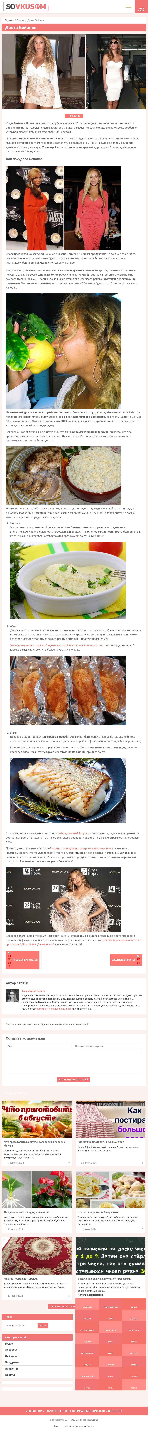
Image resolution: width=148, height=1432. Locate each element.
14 (68, 1295)
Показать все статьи (64, 1306)
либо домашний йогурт (72, 833)
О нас (56, 1426)
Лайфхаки (11, 1356)
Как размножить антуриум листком (26, 1212)
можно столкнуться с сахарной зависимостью (81, 848)
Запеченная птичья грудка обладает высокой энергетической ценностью (56, 645)
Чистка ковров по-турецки (21, 1278)
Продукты (11, 1368)
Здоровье (11, 1349)
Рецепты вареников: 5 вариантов (98, 1212)
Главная (9, 20)
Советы (10, 1374)
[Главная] (26, 6)
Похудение (74, 116)
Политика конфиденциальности (78, 1426)
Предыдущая (25, 959)
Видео (9, 1343)
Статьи (20, 20)
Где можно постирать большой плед (101, 1141)
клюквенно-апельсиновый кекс (55, 1008)
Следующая (123, 959)
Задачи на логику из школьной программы (105, 1278)
